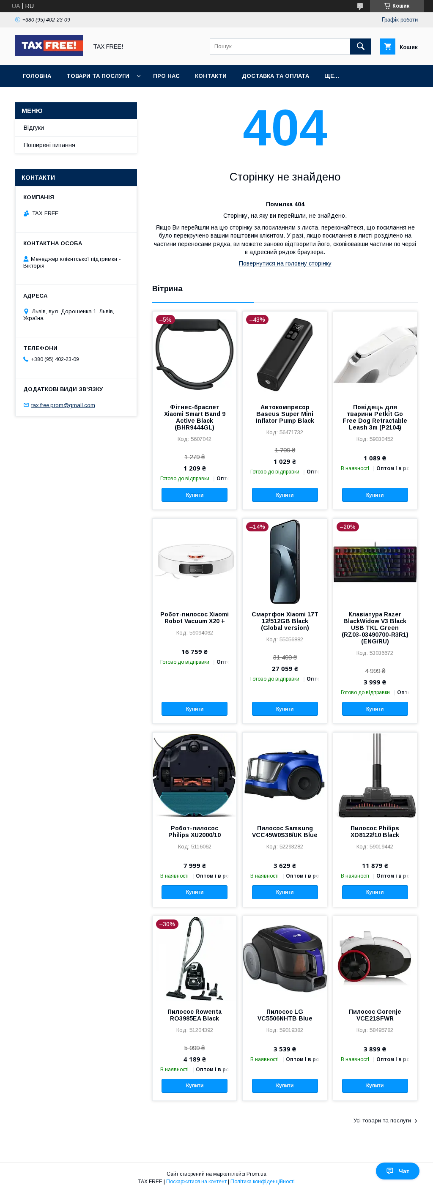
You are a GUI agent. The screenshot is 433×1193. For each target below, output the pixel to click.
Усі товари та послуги (382, 1120)
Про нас (166, 76)
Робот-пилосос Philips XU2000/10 (194, 831)
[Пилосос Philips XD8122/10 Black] (375, 775)
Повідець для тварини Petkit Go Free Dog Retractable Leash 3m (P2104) (375, 417)
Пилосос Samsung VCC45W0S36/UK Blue (285, 831)
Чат (404, 1171)
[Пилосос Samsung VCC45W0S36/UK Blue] (284, 775)
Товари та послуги (97, 76)
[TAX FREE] (49, 54)
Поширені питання (49, 145)
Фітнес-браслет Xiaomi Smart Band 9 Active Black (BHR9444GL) (194, 417)
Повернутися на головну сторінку (285, 263)
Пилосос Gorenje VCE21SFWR (375, 1015)
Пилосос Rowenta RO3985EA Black (194, 1015)
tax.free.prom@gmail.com (63, 405)
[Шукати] (360, 46)
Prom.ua (256, 1174)
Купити (194, 495)
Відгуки (34, 127)
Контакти (211, 76)
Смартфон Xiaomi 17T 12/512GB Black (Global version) (285, 621)
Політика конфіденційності (262, 1182)
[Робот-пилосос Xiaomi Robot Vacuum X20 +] (194, 561)
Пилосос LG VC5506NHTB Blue (285, 1015)
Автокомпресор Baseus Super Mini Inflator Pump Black (285, 414)
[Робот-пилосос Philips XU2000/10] (194, 775)
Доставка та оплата (275, 76)
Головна (37, 76)
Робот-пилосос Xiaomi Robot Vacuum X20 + (194, 617)
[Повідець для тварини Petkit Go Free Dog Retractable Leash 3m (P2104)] (375, 354)
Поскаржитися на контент (196, 1182)
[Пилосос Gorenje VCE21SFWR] (375, 958)
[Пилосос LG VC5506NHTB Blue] (284, 958)
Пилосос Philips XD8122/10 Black (375, 831)
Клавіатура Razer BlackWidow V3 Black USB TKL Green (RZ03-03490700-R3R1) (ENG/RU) (375, 628)
